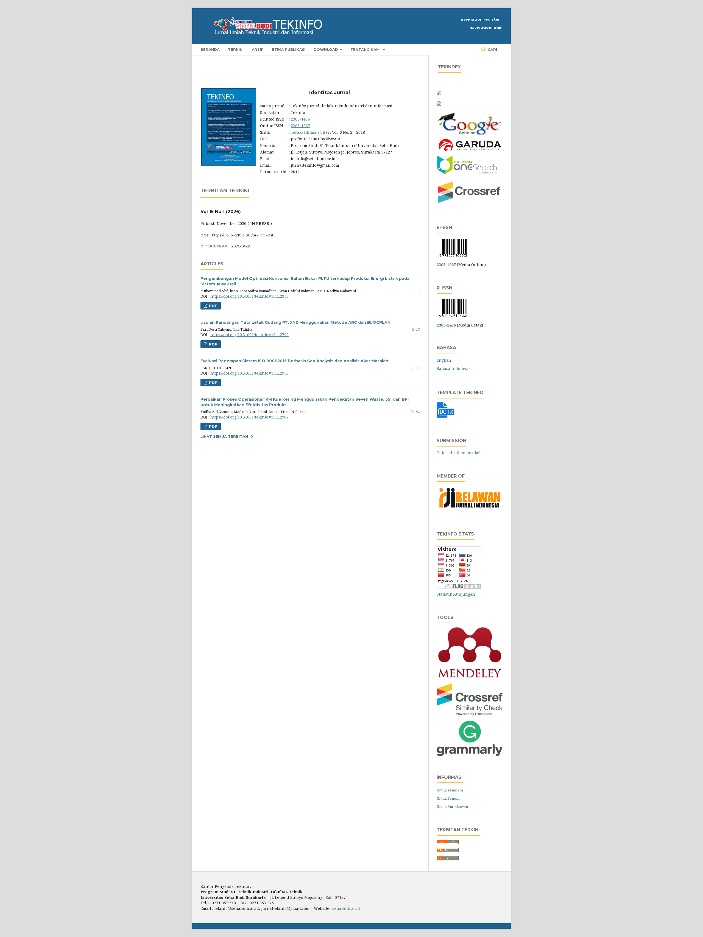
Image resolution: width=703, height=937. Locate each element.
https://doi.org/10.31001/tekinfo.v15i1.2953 (249, 296)
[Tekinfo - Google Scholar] (470, 134)
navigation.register (480, 19)
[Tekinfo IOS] (467, 173)
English (444, 360)
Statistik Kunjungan (456, 594)
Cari (492, 49)
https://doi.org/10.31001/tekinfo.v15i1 (242, 235)
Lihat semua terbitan (224, 436)
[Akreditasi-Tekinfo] (439, 93)
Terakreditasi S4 (306, 132)
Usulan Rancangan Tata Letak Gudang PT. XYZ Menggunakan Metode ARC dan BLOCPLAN (295, 322)
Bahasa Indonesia (454, 368)
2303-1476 (300, 119)
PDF (212, 305)
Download (326, 49)
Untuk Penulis (448, 798)
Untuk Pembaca (450, 790)
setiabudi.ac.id (346, 908)
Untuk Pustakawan (452, 806)
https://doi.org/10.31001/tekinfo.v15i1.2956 (249, 373)
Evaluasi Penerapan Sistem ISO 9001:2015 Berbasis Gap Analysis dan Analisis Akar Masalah (294, 360)
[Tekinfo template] (445, 417)
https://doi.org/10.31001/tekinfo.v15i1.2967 (249, 417)
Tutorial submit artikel (459, 452)
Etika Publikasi (288, 49)
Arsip (258, 49)
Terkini (236, 49)
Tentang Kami (366, 49)
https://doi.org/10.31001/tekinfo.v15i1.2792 (249, 334)
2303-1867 (300, 125)
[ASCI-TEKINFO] (439, 104)
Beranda (210, 49)
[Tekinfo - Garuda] (470, 152)
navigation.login (486, 27)
